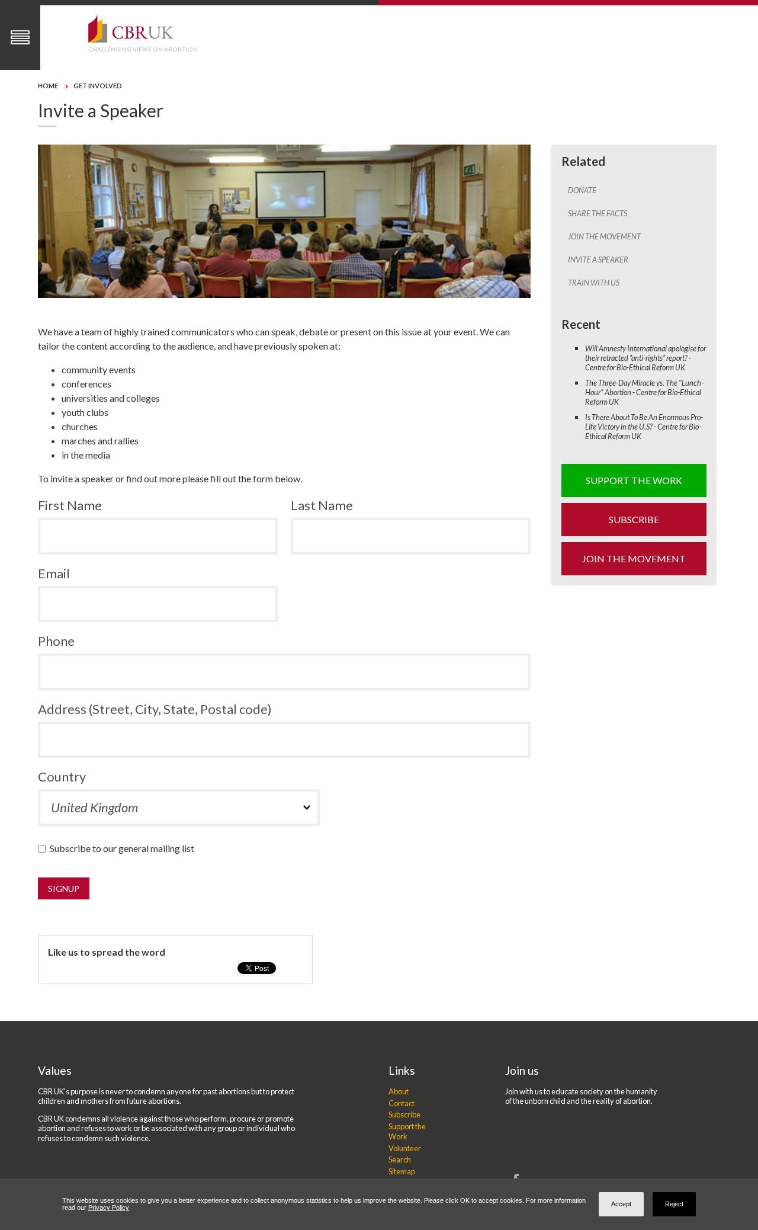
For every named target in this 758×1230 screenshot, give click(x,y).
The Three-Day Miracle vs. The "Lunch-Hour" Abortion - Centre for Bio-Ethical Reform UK (644, 392)
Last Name (322, 505)
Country (62, 776)
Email (54, 573)
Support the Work (407, 1131)
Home (48, 85)
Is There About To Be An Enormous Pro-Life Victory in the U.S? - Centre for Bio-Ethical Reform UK (644, 426)
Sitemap (401, 1171)
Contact (401, 1103)
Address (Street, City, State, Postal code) (155, 709)
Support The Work (634, 480)
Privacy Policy (108, 1207)
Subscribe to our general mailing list (124, 848)
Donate (582, 190)
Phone (56, 641)
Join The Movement (604, 236)
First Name (70, 505)
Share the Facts (597, 213)
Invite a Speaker (598, 259)
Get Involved (97, 85)
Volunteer (404, 1148)
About (398, 1091)
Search (399, 1159)
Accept (621, 1203)
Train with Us (593, 282)
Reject (674, 1203)
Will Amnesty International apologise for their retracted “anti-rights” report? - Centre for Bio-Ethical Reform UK (645, 358)
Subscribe (634, 519)
